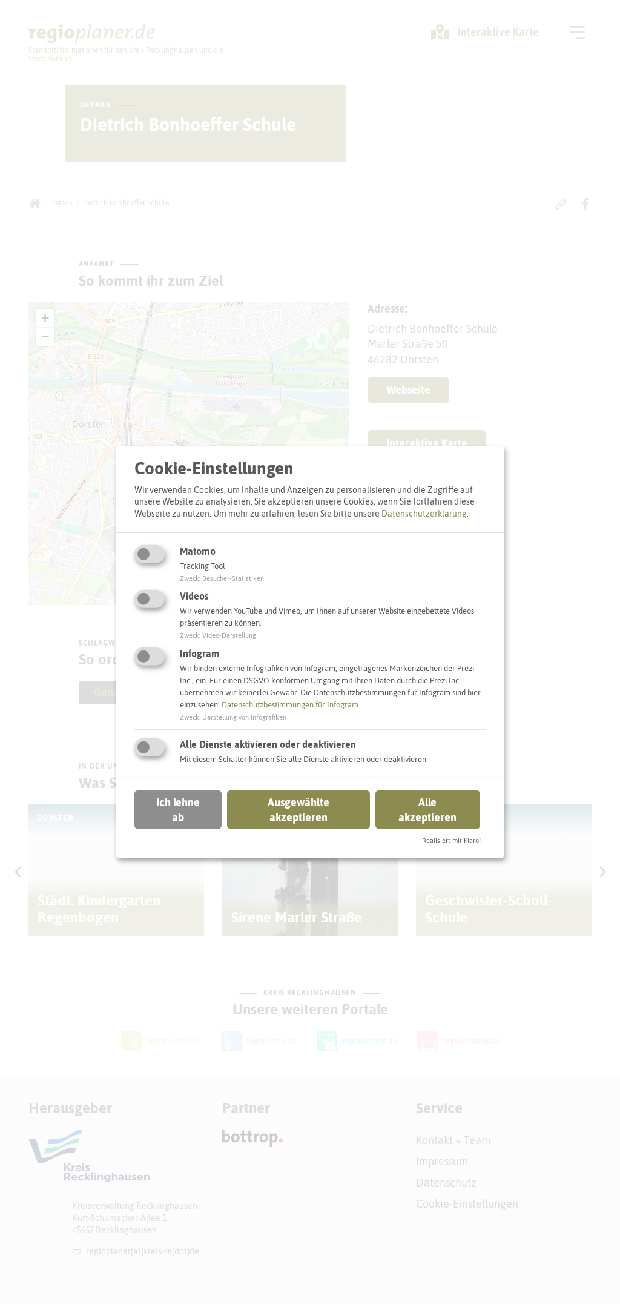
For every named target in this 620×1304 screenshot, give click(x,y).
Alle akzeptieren (427, 810)
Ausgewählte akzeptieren (298, 810)
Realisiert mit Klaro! (451, 840)
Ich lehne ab (178, 810)
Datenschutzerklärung (424, 513)
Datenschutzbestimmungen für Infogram (290, 704)
